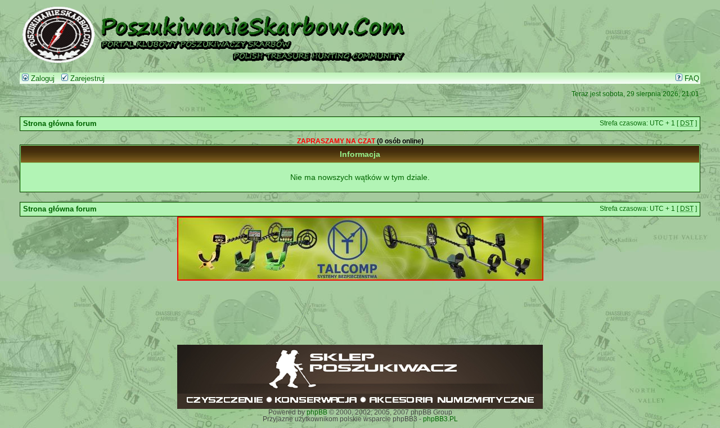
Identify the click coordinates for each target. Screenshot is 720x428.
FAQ (690, 79)
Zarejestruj (86, 79)
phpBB (317, 412)
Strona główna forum (60, 124)
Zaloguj (42, 79)
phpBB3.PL (440, 419)
